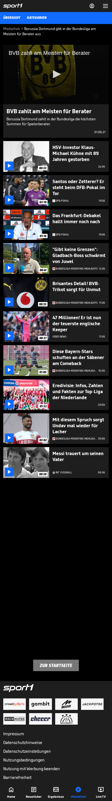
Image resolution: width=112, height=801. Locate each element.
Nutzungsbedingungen (24, 760)
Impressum (13, 733)
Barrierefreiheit (17, 777)
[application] (56, 74)
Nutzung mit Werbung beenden (31, 768)
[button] (56, 74)
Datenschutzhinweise (22, 742)
